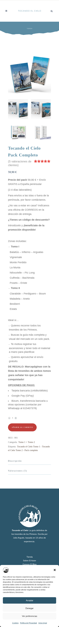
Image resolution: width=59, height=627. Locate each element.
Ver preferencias (29, 616)
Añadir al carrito (22, 427)
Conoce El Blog (30, 564)
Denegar (29, 608)
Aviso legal (42, 623)
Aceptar (29, 600)
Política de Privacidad (28, 623)
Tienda (29, 557)
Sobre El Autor (29, 560)
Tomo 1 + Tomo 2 (26, 442)
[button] (54, 570)
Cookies (15, 623)
